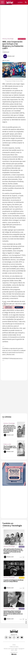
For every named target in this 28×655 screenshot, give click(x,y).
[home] (10, 2)
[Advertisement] (14, 398)
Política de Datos (14, 646)
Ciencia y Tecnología (7, 38)
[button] (2, 2)
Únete (14, 644)
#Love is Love (21, 39)
